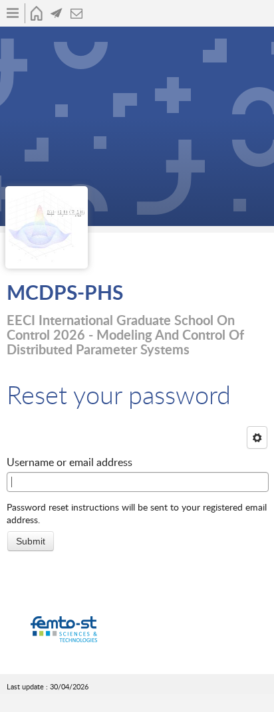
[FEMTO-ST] (64, 629)
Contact (76, 13)
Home (37, 13)
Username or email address (69, 462)
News (57, 13)
